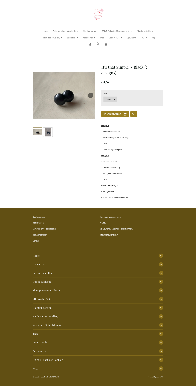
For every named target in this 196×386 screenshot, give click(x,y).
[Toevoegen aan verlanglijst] (133, 114)
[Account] (90, 44)
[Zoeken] (98, 44)
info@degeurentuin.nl (109, 235)
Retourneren (38, 223)
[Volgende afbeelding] (90, 95)
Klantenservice (39, 217)
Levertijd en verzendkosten (44, 229)
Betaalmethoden (40, 235)
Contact (36, 241)
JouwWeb (159, 377)
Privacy (103, 223)
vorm (105, 94)
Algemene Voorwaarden (110, 217)
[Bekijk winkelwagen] (106, 44)
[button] (37, 132)
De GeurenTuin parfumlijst (111, 229)
